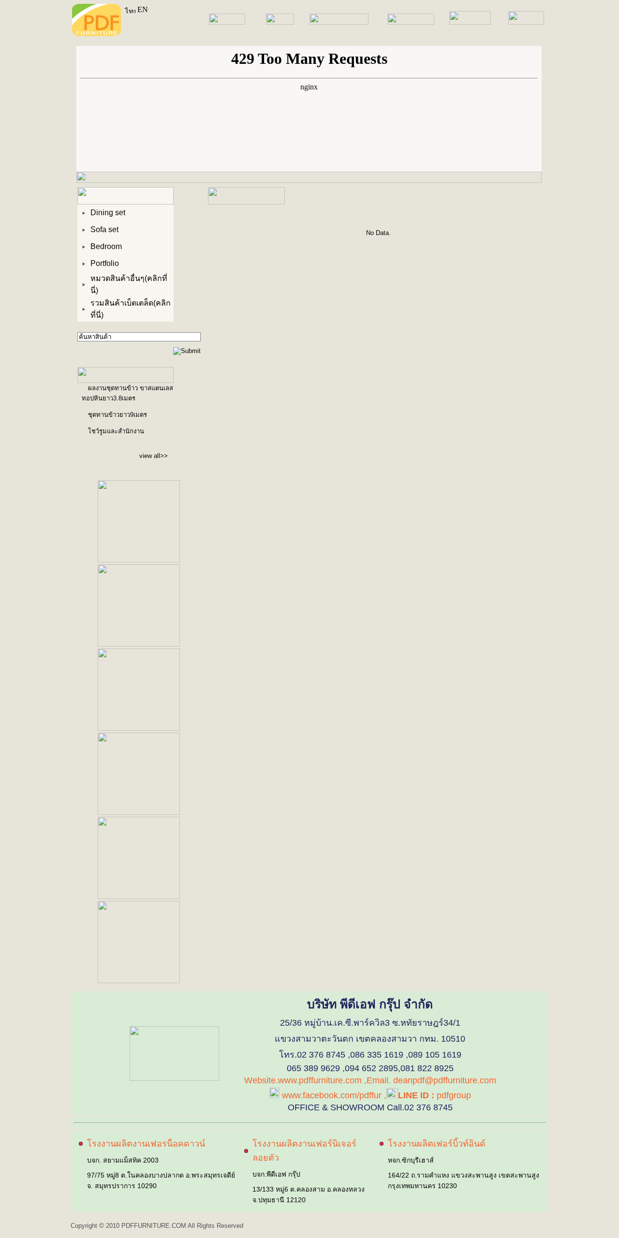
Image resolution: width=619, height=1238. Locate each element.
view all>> (153, 455)
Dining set (107, 212)
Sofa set (104, 229)
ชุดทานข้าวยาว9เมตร (117, 414)
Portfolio (104, 263)
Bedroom (106, 246)
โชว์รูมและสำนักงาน (116, 431)
